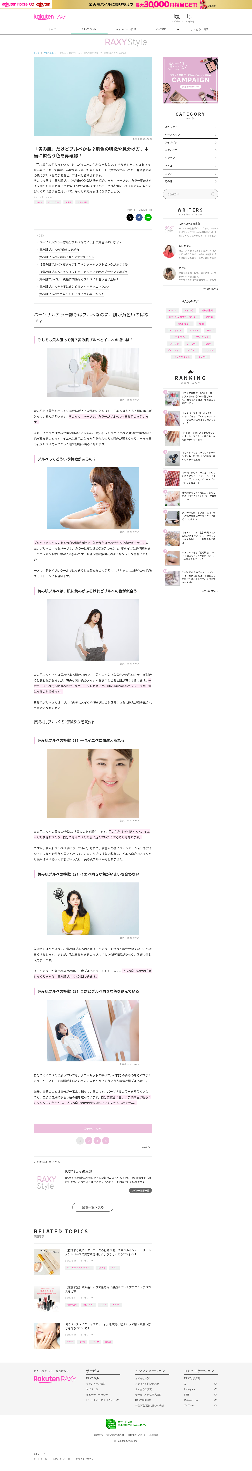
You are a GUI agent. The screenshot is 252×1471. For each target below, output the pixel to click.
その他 (168, 181)
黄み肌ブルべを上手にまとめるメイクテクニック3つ (74, 286)
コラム (168, 173)
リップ (103, 1304)
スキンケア (171, 127)
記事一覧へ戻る (93, 1207)
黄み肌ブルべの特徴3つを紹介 (59, 249)
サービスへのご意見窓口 (148, 1394)
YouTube (189, 1405)
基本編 (82, 1341)
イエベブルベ (53, 202)
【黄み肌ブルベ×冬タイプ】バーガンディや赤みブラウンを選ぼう (83, 271)
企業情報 (98, 1434)
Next (145, 1147)
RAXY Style (89, 29)
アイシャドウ (174, 330)
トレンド (193, 330)
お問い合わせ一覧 (61, 1459)
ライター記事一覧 (140, 1190)
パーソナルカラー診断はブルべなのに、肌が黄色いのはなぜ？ (80, 242)
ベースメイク (49, 197)
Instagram (189, 1389)
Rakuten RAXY (50, 17)
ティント (116, 1304)
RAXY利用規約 (143, 1400)
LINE (186, 1394)
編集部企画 (72, 1304)
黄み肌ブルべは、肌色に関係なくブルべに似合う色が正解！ (79, 279)
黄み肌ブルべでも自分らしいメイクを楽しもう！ (71, 294)
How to (39, 202)
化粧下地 (101, 1267)
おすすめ (188, 310)
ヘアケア (170, 158)
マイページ (92, 1389)
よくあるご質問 (200, 29)
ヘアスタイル (179, 337)
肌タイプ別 (82, 202)
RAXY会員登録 (192, 1378)
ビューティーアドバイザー (100, 1400)
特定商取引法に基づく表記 (149, 1405)
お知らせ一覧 (142, 1378)
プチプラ (174, 343)
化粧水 (208, 343)
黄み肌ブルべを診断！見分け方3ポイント (66, 257)
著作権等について (137, 1434)
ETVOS (115, 1267)
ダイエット (173, 350)
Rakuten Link (191, 1400)
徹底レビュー (88, 1304)
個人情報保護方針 (115, 1434)
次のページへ (93, 1128)
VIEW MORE (210, 288)
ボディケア (171, 150)
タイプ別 (202, 356)
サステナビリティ (85, 1459)
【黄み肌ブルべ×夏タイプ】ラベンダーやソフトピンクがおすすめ (83, 264)
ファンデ (95, 1341)
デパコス (191, 350)
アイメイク (171, 142)
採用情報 (153, 1434)
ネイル (168, 165)
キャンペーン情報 (126, 29)
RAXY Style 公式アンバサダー (79, 1267)
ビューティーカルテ (97, 1394)
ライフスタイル (182, 356)
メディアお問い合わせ (147, 1383)
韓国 (201, 323)
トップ (52, 29)
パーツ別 (191, 343)
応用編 (68, 202)
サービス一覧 (40, 1459)
